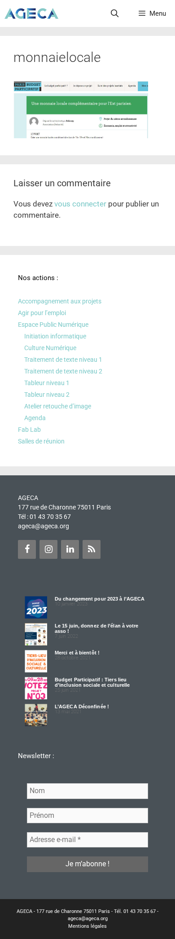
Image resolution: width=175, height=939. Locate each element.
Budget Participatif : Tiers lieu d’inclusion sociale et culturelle (92, 682)
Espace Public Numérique (53, 324)
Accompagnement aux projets (59, 301)
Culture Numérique (50, 347)
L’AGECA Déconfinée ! (82, 706)
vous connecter (80, 203)
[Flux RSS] (92, 549)
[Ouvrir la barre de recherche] (115, 13)
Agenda (35, 417)
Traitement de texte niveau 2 (63, 371)
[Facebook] (27, 549)
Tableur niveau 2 (47, 394)
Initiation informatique (55, 336)
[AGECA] (31, 13)
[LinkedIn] (70, 549)
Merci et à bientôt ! (77, 652)
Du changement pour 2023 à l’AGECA (99, 598)
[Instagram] (48, 549)
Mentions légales (87, 926)
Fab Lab (29, 429)
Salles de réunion (41, 441)
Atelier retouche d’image (57, 406)
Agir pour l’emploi (42, 312)
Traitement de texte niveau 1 (63, 359)
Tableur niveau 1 (47, 382)
